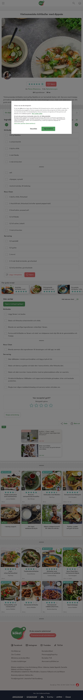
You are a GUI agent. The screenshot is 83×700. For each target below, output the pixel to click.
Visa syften (33, 128)
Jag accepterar (48, 128)
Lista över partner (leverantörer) (24, 123)
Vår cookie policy (37, 113)
